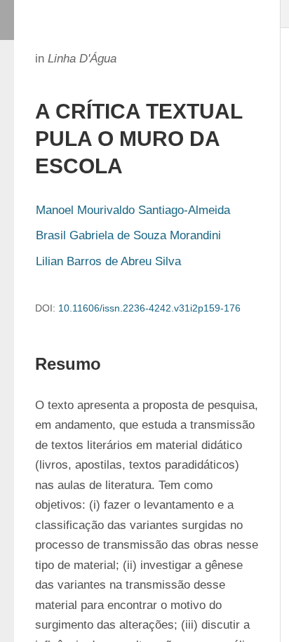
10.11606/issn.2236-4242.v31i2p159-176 (149, 308)
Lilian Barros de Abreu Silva (108, 261)
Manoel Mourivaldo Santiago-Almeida (133, 210)
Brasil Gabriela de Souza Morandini (128, 235)
